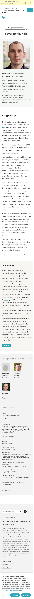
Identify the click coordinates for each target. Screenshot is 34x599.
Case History (8, 490)
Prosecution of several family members (15, 255)
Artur (3, 127)
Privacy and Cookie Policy (11, 590)
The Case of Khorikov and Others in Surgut (16, 29)
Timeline (6, 345)
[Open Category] (25, 511)
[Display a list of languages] (26, 2)
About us (5, 564)
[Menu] (30, 10)
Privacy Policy (6, 568)
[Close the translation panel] (30, 2)
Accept (15, 595)
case (14, 297)
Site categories (8, 511)
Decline (26, 595)
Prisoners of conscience (17, 27)
